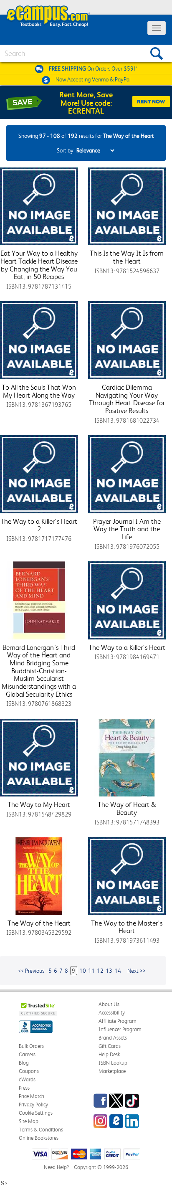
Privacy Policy (33, 1104)
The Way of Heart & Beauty (127, 808)
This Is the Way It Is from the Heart (127, 257)
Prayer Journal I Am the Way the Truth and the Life (127, 529)
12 (100, 970)
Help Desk (109, 1054)
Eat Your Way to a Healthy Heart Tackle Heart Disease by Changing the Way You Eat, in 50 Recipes (39, 265)
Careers (27, 1054)
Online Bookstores (38, 1138)
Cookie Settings (36, 1113)
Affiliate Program (118, 1021)
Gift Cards (110, 1046)
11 (91, 970)
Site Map (28, 1121)
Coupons (29, 1071)
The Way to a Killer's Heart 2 (38, 525)
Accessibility (112, 1012)
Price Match (31, 1096)
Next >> (136, 970)
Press (24, 1088)
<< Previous (31, 970)
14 (117, 970)
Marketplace (112, 1071)
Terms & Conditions (41, 1129)
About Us (109, 1004)
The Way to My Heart (39, 804)
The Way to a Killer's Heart (127, 647)
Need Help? (56, 1167)
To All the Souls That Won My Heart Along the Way (39, 391)
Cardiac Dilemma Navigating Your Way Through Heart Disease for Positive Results (127, 399)
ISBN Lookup (113, 1063)
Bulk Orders (31, 1046)
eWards (27, 1079)
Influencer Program (120, 1029)
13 (109, 970)
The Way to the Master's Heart (126, 927)
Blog (24, 1063)
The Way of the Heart (39, 923)
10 (82, 970)
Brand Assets (113, 1038)
